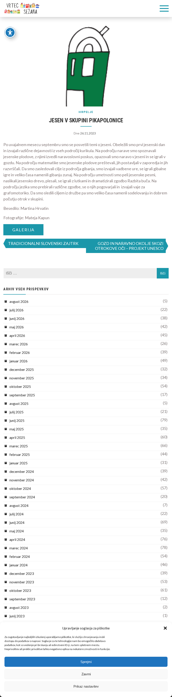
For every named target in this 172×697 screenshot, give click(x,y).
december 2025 (21, 369)
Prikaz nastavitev (86, 686)
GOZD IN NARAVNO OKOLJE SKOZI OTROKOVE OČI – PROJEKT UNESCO (129, 246)
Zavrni (86, 674)
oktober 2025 (20, 386)
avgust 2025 (18, 403)
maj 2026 (16, 327)
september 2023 (22, 599)
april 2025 (17, 437)
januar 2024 (18, 565)
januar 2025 (18, 463)
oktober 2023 (20, 590)
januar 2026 (18, 361)
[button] (165, 628)
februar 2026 (19, 352)
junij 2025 (16, 420)
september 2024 (22, 497)
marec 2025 (18, 446)
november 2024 (21, 480)
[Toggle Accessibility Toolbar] (10, 32)
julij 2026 (16, 310)
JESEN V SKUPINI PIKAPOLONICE (86, 120)
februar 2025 (19, 454)
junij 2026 (16, 318)
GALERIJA (23, 229)
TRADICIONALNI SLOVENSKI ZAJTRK (43, 243)
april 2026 (17, 335)
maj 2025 (16, 429)
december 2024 (21, 471)
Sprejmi (86, 662)
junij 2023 (16, 616)
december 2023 (21, 573)
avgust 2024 (18, 505)
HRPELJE (86, 112)
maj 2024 (16, 531)
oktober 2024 (20, 488)
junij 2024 (16, 522)
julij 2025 (16, 412)
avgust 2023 (18, 607)
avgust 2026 (18, 301)
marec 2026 (18, 344)
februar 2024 (19, 556)
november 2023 (21, 582)
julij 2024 (16, 514)
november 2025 (21, 378)
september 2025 (22, 395)
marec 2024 (18, 548)
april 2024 (17, 539)
